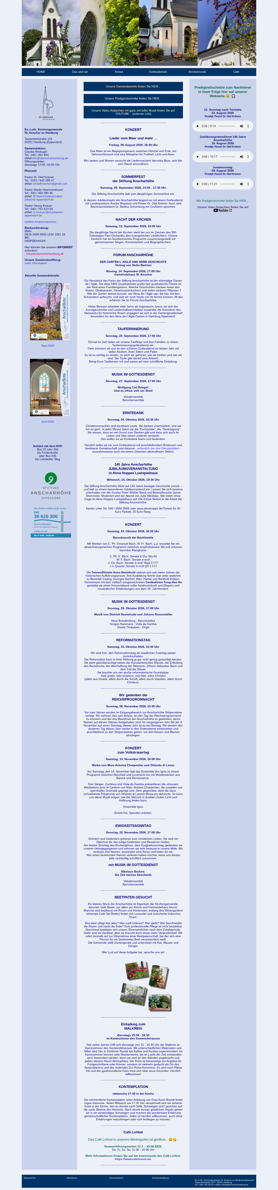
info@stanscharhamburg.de (50, 158)
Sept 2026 (47, 345)
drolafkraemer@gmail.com (49, 183)
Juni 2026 (47, 421)
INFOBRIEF (65, 247)
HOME (41, 71)
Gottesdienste (158, 71)
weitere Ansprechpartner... (41, 221)
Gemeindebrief (116, 1178)
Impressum (72, 1178)
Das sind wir (80, 71)
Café (236, 71)
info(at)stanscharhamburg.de (45, 253)
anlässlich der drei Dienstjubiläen (158, 448)
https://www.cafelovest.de (133, 1159)
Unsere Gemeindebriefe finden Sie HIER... (133, 86)
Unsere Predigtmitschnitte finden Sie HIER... (133, 98)
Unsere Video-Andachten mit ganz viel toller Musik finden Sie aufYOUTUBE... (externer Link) (133, 112)
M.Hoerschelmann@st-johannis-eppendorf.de (44, 198)
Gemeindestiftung (160, 1178)
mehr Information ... (37, 263)
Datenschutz (30, 1178)
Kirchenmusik (197, 71)
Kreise (119, 71)
